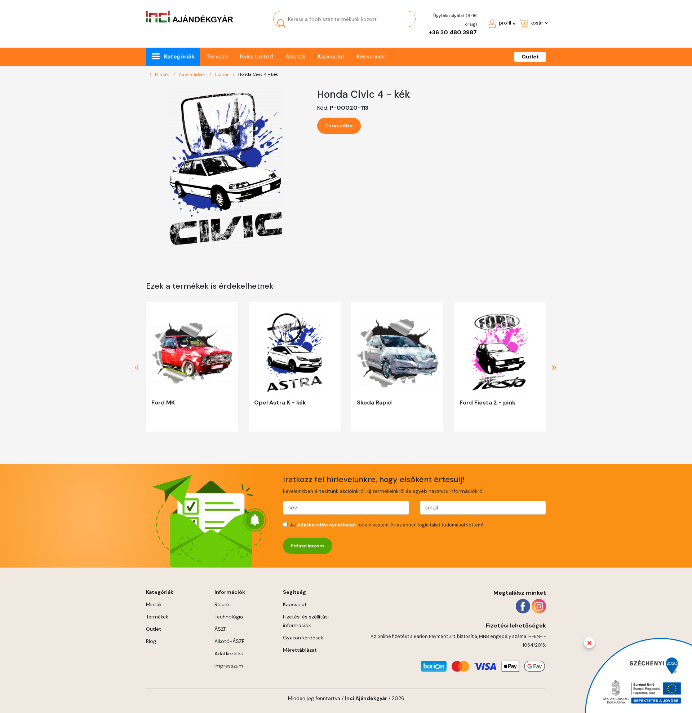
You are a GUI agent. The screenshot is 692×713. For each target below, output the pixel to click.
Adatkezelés (228, 653)
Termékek (157, 616)
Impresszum (228, 665)
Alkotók (295, 56)
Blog (151, 641)
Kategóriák (179, 56)
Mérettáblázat (300, 650)
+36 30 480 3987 (453, 32)
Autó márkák (192, 74)
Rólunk (222, 604)
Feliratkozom (307, 545)
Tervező (217, 56)
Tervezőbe (339, 125)
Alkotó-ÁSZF (229, 641)
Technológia (228, 616)
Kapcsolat (331, 56)
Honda (222, 74)
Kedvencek (371, 56)
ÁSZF (220, 629)
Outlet (530, 56)
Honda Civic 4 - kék (258, 74)
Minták (162, 74)
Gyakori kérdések (303, 637)
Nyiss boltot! (256, 56)
